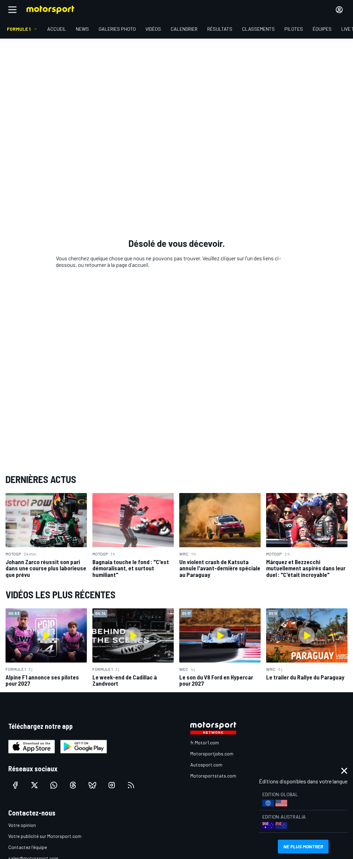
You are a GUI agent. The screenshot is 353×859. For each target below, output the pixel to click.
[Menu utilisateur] (339, 10)
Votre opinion (22, 825)
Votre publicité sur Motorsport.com (44, 836)
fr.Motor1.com (204, 742)
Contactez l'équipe (27, 847)
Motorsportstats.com (213, 776)
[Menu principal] (12, 9)
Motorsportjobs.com (211, 753)
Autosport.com (206, 765)
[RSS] (131, 785)
